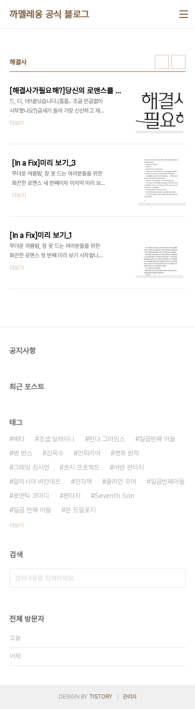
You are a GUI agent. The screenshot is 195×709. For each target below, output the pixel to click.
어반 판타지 (129, 467)
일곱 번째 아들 (32, 510)
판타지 (71, 495)
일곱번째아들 (168, 481)
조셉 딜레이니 (57, 439)
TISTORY (100, 696)
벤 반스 (22, 453)
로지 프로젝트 (81, 467)
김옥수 (54, 453)
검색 (176, 578)
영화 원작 (127, 453)
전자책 (83, 481)
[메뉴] (183, 14)
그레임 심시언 (31, 467)
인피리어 (89, 453)
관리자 (130, 696)
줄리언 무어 (121, 481)
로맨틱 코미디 (31, 495)
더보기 (16, 525)
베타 (19, 439)
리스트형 (178, 62)
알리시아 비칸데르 (37, 481)
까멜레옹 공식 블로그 (49, 14)
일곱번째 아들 (157, 439)
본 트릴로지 (80, 510)
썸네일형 (162, 62)
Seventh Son (114, 495)
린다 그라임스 (107, 439)
